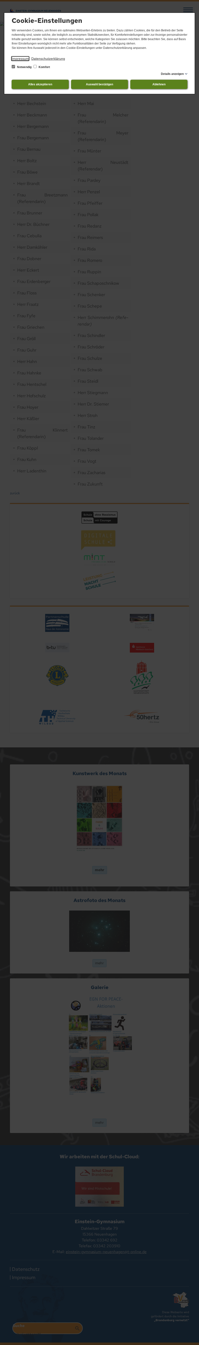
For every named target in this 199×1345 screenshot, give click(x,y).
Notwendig (24, 67)
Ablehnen (159, 84)
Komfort (44, 67)
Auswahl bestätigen (99, 84)
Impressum (20, 59)
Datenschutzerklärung (48, 59)
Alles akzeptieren (40, 84)
